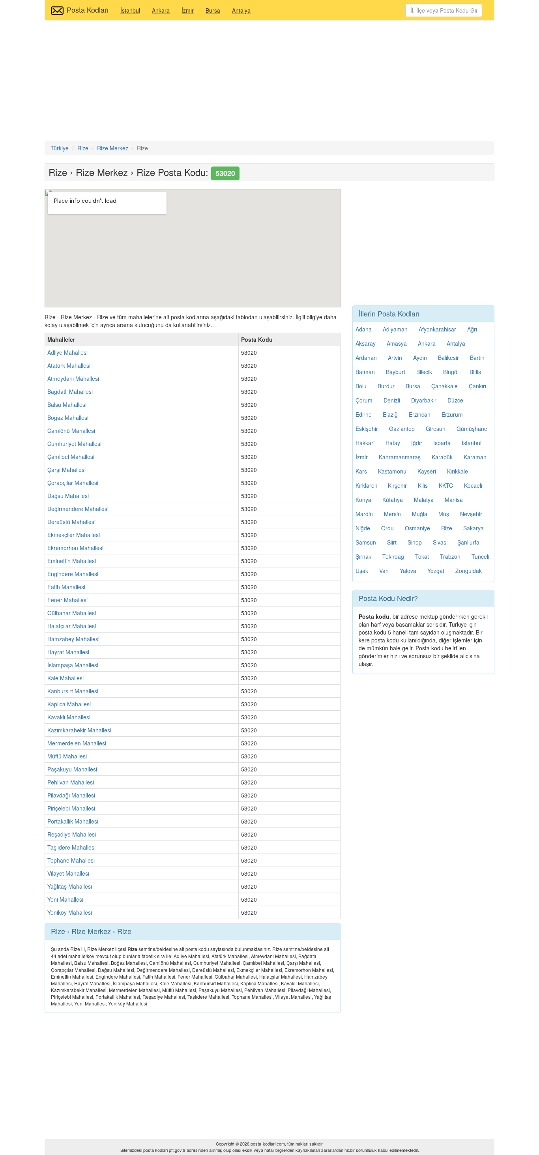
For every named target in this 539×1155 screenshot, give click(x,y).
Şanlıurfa (468, 542)
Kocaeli (473, 485)
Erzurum (452, 414)
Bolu (361, 386)
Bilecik (424, 372)
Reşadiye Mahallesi (71, 834)
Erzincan (419, 414)
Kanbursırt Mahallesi (72, 691)
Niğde (363, 528)
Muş (443, 514)
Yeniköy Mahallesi (69, 912)
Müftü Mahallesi (67, 756)
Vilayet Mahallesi (68, 873)
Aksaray (366, 343)
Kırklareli (366, 485)
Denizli (392, 400)
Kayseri (426, 471)
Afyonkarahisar (437, 329)
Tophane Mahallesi (71, 860)
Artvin (395, 357)
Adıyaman (395, 329)
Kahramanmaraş (400, 457)
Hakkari (365, 443)
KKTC (446, 485)
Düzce (455, 400)
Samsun (366, 542)
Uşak (362, 571)
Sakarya (473, 528)
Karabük (442, 457)
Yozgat (435, 571)
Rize (446, 528)
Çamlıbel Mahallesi (70, 457)
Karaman (475, 457)
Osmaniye (417, 528)
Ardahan (366, 357)
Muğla (419, 514)
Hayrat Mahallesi (68, 652)
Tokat (422, 556)
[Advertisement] (269, 81)
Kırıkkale (457, 471)
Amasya (397, 343)
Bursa (213, 10)
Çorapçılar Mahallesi (72, 483)
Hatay (393, 443)
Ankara (161, 10)
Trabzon (450, 556)
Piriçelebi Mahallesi (71, 808)
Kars (361, 471)
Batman (365, 372)
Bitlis (475, 372)
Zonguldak (468, 571)
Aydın (420, 357)
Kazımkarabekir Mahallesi (79, 730)
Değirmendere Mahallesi (78, 509)
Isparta (442, 443)
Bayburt (395, 372)
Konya (363, 500)
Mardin (364, 514)
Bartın (477, 357)
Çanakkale (444, 386)
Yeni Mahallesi (65, 899)
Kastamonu (392, 471)
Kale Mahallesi (65, 678)
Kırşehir (397, 485)
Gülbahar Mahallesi (71, 613)
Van (384, 571)
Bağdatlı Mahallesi (70, 391)
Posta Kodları (88, 9)
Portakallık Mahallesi (72, 821)
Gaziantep (402, 428)
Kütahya (392, 500)
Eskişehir (367, 428)
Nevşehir (471, 514)
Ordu (387, 528)
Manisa (454, 500)
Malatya (424, 500)
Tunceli (480, 556)
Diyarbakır (423, 400)
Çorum (364, 400)
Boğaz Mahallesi (67, 417)
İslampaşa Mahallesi (72, 665)
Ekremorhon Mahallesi (75, 548)
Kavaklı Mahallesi (68, 717)
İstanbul (130, 10)
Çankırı (477, 386)
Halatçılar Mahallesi (71, 626)
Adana (364, 329)
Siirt (392, 542)
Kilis (423, 485)
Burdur (386, 386)
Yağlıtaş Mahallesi (69, 886)
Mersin (392, 514)
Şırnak (363, 556)
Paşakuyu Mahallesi (72, 769)
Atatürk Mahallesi (68, 365)
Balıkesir (448, 357)
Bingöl (451, 372)
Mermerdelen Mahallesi (76, 743)
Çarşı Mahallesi (66, 470)
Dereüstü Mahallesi (71, 522)
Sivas (439, 542)
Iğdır (416, 443)
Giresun (435, 428)
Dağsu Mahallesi (68, 496)
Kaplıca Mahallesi (69, 704)
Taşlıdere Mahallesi (71, 847)
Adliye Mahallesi (67, 352)
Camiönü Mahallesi (71, 430)
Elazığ (390, 414)
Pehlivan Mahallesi (70, 782)
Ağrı (472, 329)
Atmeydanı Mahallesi (73, 378)
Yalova (408, 571)
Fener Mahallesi (67, 600)
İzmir (188, 10)
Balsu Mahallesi (66, 404)
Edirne (364, 414)
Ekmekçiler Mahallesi (73, 535)
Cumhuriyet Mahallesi (74, 443)
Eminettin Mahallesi (71, 561)
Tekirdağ (393, 556)
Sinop (415, 542)
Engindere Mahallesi (72, 574)
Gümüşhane (472, 428)
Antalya (241, 10)
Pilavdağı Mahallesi (71, 795)
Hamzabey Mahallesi (73, 639)
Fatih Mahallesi (66, 587)
